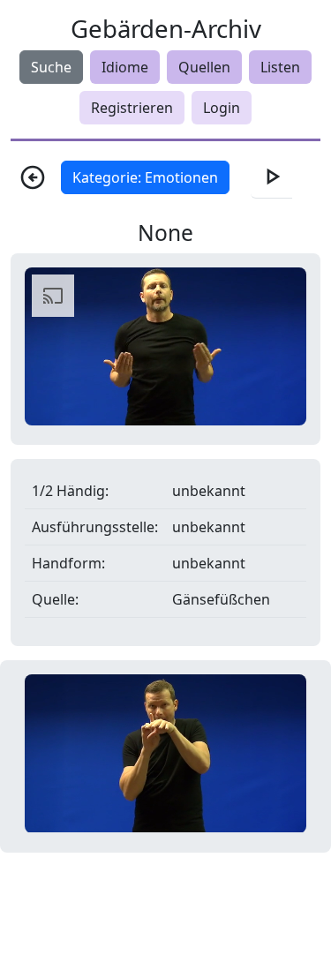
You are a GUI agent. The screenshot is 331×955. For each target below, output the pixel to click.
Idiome (125, 67)
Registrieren (132, 107)
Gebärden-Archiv (166, 28)
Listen (280, 67)
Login (221, 107)
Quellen (204, 67)
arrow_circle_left (33, 177)
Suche (51, 67)
